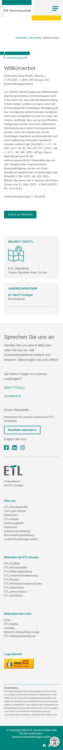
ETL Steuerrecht (13, 587)
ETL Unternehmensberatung (21, 575)
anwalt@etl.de (12, 396)
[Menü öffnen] (55, 9)
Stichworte (35, 37)
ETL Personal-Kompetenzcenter (23, 583)
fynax (7, 620)
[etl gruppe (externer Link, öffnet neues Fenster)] (14, 447)
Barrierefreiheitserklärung (19, 535)
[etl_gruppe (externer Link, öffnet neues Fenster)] (22, 447)
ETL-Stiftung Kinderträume (20, 636)
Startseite (21, 37)
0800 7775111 (14, 387)
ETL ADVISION (13, 595)
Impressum (10, 527)
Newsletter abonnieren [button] (22, 429)
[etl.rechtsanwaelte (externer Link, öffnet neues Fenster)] (6, 447)
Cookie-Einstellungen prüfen (21, 539)
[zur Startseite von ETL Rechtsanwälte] (17, 10)
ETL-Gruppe (11, 519)
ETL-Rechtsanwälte (16, 507)
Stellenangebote (14, 523)
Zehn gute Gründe (15, 511)
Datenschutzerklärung (17, 531)
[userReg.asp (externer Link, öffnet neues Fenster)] (19, 663)
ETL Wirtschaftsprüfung (18, 571)
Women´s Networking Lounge (21, 632)
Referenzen (11, 515)
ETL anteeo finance (15, 591)
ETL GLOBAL (12, 563)
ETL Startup (11, 624)
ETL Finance (11, 579)
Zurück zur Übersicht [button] (20, 214)
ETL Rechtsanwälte (15, 567)
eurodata (9, 628)
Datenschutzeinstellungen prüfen (31, 736)
